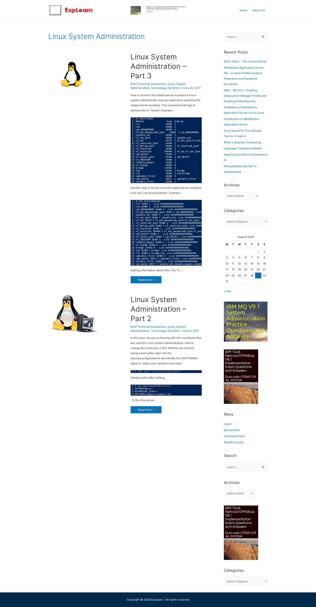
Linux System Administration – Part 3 (158, 66)
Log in (228, 424)
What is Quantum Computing (242, 142)
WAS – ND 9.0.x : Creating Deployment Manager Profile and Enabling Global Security (245, 96)
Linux (171, 84)
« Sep (227, 291)
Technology (158, 88)
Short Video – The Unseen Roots (245, 61)
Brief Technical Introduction (148, 84)
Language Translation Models (243, 148)
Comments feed (234, 436)
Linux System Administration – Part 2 (158, 309)
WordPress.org (233, 442)
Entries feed (232, 430)
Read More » (147, 280)
